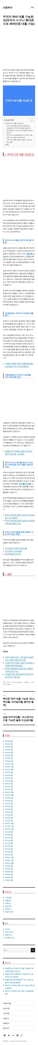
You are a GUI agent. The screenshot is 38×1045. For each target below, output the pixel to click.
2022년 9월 (9, 798)
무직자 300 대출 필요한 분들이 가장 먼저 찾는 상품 (19, 141)
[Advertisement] (19, 47)
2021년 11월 (9, 826)
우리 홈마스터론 (25, 484)
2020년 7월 (9, 871)
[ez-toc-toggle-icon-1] (30, 120)
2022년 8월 (9, 801)
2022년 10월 (9, 795)
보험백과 (7, 7)
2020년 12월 (9, 857)
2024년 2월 (9, 758)
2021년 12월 (9, 823)
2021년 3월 (9, 849)
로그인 (7, 929)
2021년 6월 (9, 840)
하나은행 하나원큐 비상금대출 (16, 548)
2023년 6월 (9, 781)
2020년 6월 (9, 874)
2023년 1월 (9, 789)
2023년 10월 (9, 769)
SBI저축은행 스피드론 (13, 554)
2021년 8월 (9, 835)
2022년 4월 (9, 812)
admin (8, 682)
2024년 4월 (9, 752)
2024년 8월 (9, 741)
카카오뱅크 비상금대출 (13, 551)
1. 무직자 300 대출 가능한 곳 (13, 123)
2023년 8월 (9, 775)
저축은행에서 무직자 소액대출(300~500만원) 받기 (19, 131)
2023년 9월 (9, 772)
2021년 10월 (9, 829)
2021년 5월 (9, 843)
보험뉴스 (8, 903)
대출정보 (26, 682)
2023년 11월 (9, 767)
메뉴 (32, 7)
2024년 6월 (9, 747)
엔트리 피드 (9, 932)
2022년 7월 (9, 803)
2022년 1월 (9, 820)
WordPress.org (9, 938)
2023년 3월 (9, 786)
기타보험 (8, 897)
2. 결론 (6, 144)
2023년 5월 (9, 784)
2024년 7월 (9, 744)
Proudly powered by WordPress (18, 1041)
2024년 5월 (9, 750)
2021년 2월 (9, 852)
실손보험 (8, 906)
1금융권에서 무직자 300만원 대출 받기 (18, 128)
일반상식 (8, 909)
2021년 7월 (9, 837)
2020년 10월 (9, 863)
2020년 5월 (9, 877)
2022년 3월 (9, 815)
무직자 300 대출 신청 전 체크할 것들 (17, 126)
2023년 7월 (9, 778)
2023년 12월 (9, 764)
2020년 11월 (9, 860)
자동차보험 (9, 912)
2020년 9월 (9, 866)
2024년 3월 (9, 755)
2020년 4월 (9, 880)
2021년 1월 (9, 854)
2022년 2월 (9, 818)
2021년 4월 (9, 846)
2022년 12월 (9, 792)
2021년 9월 (9, 832)
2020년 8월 (9, 869)
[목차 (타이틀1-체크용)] (31, 120)
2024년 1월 (9, 761)
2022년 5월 (9, 809)
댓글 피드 (8, 935)
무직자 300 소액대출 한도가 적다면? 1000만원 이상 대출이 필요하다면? (19, 136)
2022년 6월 (9, 806)
